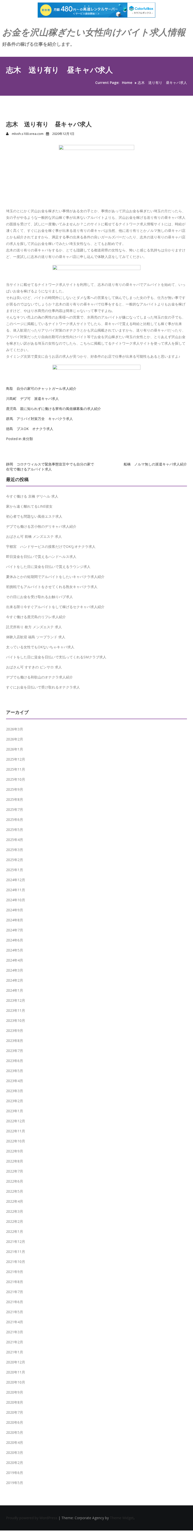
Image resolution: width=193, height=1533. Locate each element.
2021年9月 (14, 1271)
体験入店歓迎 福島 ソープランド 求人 (35, 637)
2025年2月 (14, 859)
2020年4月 (14, 1442)
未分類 (27, 438)
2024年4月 (14, 960)
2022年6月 (14, 1181)
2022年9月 (14, 1151)
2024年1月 (14, 990)
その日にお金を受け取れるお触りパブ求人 (39, 596)
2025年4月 (14, 839)
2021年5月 (14, 1311)
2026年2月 (14, 739)
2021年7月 (14, 1291)
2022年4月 (14, 1201)
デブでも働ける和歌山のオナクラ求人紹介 (39, 677)
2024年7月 (14, 930)
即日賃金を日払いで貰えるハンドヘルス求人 (41, 556)
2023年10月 (15, 1020)
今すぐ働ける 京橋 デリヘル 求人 (32, 496)
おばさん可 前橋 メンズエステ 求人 (34, 536)
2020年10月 (15, 1382)
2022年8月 (14, 1161)
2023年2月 (14, 1100)
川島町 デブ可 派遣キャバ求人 (32, 398)
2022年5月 (14, 1191)
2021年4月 (14, 1321)
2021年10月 (15, 1261)
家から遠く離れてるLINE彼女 (29, 506)
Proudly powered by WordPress (32, 1517)
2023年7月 (14, 1050)
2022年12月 (15, 1121)
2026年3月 (14, 729)
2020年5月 (14, 1432)
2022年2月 (14, 1221)
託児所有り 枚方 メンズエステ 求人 (34, 626)
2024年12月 (15, 879)
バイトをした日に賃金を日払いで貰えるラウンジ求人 (48, 566)
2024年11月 (15, 889)
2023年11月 (15, 1010)
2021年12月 (15, 1241)
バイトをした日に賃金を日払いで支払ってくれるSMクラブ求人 (56, 657)
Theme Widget (122, 1517)
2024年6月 (14, 940)
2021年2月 (14, 1342)
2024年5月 (14, 950)
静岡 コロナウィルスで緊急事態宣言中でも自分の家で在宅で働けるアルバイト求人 (50, 466)
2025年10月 (15, 779)
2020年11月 (15, 1372)
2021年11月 (15, 1251)
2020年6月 (14, 1422)
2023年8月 (14, 1040)
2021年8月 (14, 1281)
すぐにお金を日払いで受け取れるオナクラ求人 (43, 687)
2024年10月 (15, 899)
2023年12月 (15, 1000)
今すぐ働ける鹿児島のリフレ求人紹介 (36, 616)
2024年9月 (14, 910)
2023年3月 (14, 1090)
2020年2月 (14, 1462)
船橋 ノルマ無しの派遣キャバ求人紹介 (155, 464)
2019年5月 (14, 1482)
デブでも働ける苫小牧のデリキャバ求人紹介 (41, 526)
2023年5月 (14, 1070)
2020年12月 (15, 1362)
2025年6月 (14, 819)
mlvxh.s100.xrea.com (27, 133)
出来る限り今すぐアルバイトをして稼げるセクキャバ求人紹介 (55, 606)
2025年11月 (15, 769)
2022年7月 (14, 1171)
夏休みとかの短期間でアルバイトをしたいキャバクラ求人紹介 (55, 576)
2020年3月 (14, 1452)
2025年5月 (14, 829)
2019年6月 (14, 1472)
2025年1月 (14, 869)
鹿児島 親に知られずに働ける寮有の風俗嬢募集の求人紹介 (53, 408)
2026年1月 (14, 749)
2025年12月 (15, 759)
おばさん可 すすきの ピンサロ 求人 (34, 667)
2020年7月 (14, 1412)
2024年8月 (14, 920)
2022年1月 (14, 1231)
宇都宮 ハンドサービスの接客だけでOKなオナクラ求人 (50, 546)
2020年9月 (14, 1392)
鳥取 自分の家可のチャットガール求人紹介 (41, 388)
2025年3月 (14, 849)
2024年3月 (14, 970)
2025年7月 (14, 809)
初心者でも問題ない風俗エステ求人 (34, 516)
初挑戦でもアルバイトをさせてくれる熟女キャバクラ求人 (52, 586)
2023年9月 (14, 1030)
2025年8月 (14, 799)
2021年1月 (14, 1352)
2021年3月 (14, 1332)
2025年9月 (14, 789)
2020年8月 (14, 1402)
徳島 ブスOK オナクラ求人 (29, 428)
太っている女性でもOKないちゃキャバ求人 (40, 647)
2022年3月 (14, 1211)
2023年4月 (14, 1080)
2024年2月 (14, 980)
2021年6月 (14, 1301)
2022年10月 (15, 1141)
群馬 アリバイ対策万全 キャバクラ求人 (39, 418)
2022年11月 (15, 1131)
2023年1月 (14, 1110)
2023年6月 (14, 1060)
